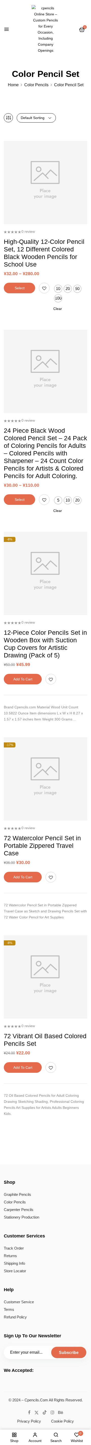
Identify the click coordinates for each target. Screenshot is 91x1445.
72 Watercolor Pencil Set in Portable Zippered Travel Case (42, 845)
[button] (82, 29)
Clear (57, 309)
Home (13, 85)
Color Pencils (36, 85)
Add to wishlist (44, 288)
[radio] (58, 289)
